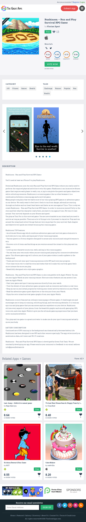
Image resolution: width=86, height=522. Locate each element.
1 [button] (36, 157)
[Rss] (80, 505)
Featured (20, 515)
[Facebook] (59, 505)
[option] (19, 130)
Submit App (69, 8)
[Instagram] (75, 505)
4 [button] (46, 157)
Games (24, 88)
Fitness (15, 88)
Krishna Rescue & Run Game (15, 463)
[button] (3, 130)
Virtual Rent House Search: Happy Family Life (64, 403)
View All (78, 358)
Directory (36, 515)
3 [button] (43, 157)
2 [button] (40, 157)
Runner (58, 88)
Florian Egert (53, 26)
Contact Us (54, 515)
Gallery (28, 515)
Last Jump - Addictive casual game (18, 403)
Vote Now (52, 64)
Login (82, 2)
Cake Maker (50, 463)
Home (12, 515)
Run (74, 88)
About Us (44, 515)
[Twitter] (64, 505)
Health (32, 88)
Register (76, 2)
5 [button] (50, 157)
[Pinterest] (70, 505)
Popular (67, 88)
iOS (8, 88)
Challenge (48, 88)
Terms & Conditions (68, 515)
